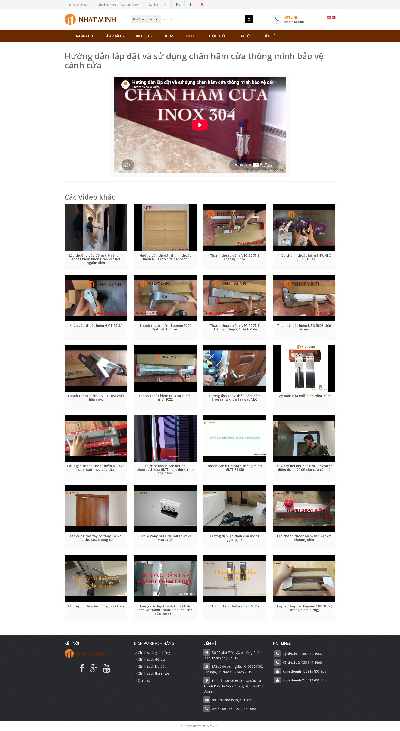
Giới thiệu (217, 36)
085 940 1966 (302, 653)
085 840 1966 (302, 662)
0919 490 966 (304, 680)
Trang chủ (83, 36)
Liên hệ (269, 36)
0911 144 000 (80, 5)
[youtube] (202, 4)
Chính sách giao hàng (153, 652)
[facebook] (190, 4)
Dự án (169, 36)
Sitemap (143, 680)
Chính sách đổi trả (151, 659)
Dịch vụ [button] (143, 36)
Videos (191, 36)
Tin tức (245, 36)
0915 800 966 (304, 671)
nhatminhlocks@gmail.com (121, 5)
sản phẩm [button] (113, 36)
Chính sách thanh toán (154, 673)
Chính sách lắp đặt (151, 666)
